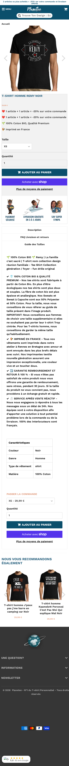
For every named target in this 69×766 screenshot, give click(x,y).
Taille (5, 139)
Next (63, 57)
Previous (5, 57)
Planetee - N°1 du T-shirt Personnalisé (33, 690)
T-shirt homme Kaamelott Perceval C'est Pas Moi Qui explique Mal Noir (51, 608)
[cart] (65, 9)
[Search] (19, 15)
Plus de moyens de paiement (34, 189)
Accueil (6, 24)
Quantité (7, 156)
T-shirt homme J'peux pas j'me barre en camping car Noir (18, 608)
